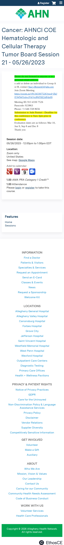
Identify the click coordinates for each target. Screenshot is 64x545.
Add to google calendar (10, 171)
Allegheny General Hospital (32, 311)
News (32, 287)
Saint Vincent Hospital (32, 340)
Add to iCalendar (24, 171)
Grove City (32, 331)
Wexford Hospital (32, 355)
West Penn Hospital (32, 350)
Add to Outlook (32, 171)
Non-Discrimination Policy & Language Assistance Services (32, 406)
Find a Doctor (32, 257)
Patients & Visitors (32, 262)
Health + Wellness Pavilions (32, 375)
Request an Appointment (32, 272)
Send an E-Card (32, 277)
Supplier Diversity (32, 427)
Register (44, 3)
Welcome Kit (32, 297)
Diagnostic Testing (32, 365)
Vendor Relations (32, 422)
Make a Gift (32, 449)
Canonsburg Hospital (32, 321)
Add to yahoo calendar (17, 171)
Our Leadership (32, 478)
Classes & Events (32, 282)
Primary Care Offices (32, 370)
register (30, 187)
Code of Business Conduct (32, 498)
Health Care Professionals (32, 515)
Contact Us (32, 483)
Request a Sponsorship (32, 292)
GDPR (32, 394)
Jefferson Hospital (32, 336)
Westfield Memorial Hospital (32, 345)
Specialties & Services (32, 267)
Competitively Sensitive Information (32, 432)
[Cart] (54, 4)
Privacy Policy (32, 412)
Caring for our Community (32, 488)
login (18, 187)
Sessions (10, 225)
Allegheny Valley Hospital (32, 316)
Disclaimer (32, 417)
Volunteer (32, 444)
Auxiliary (32, 454)
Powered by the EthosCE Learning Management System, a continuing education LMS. (50, 542)
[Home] (32, 12)
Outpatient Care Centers (32, 360)
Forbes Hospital (32, 326)
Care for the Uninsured (32, 399)
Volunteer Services (32, 510)
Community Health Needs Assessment (32, 493)
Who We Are (32, 468)
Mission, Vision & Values (32, 473)
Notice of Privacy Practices (32, 389)
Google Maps (27, 160)
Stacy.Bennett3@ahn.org (41, 87)
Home (8, 222)
